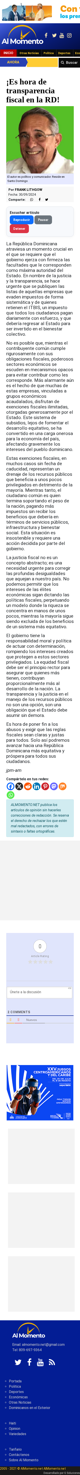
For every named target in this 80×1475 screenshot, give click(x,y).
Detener (19, 228)
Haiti (12, 1423)
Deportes (64, 53)
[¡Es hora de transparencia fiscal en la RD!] (40, 139)
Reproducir (21, 220)
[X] (19, 786)
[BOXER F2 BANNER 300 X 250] (40, 1092)
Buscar (72, 62)
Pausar (43, 220)
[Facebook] (10, 786)
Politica (15, 1386)
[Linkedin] (36, 786)
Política (49, 53)
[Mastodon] (54, 786)
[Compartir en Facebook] (37, 199)
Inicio (8, 53)
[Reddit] (28, 786)
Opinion (14, 1428)
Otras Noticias (29, 53)
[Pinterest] (45, 786)
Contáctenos (19, 1455)
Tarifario (15, 1449)
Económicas (18, 1397)
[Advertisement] (40, 880)
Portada (15, 1381)
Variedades (17, 1434)
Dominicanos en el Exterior (29, 1408)
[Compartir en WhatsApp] (29, 199)
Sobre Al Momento (23, 1460)
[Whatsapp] (10, 795)
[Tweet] (45, 199)
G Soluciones (72, 1473)
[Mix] (62, 786)
